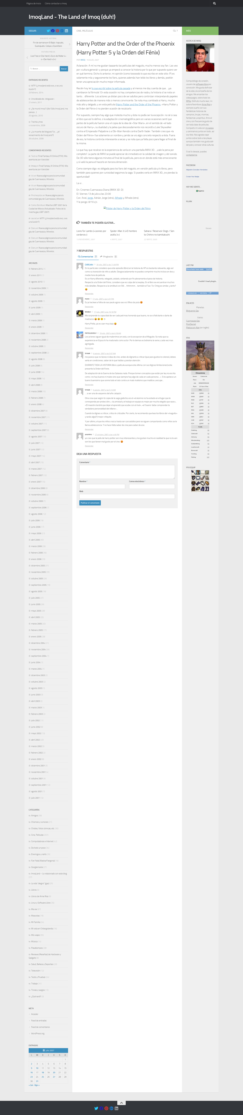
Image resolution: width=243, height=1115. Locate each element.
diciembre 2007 (38, 411)
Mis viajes (35, 935)
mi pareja (209, 128)
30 (208, 450)
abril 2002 (35, 740)
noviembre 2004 (38, 649)
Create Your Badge (192, 176)
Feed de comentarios (40, 1027)
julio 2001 (35, 798)
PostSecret (191, 324)
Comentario (84, 462)
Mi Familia (35, 922)
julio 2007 (35, 443)
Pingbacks (109, 256)
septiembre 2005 (38, 585)
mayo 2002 (36, 733)
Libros (34, 890)
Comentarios (88, 256)
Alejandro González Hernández (197, 170)
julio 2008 (35, 365)
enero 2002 (36, 759)
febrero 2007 (37, 475)
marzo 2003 (36, 707)
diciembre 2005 (38, 565)
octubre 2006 (37, 501)
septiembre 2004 (38, 656)
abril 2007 (35, 462)
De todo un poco (38, 848)
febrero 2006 (37, 552)
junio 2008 (35, 372)
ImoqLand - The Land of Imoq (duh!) (72, 16)
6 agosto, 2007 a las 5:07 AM (104, 353)
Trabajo (34, 983)
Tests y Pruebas (38, 977)
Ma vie (34, 909)
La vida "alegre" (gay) (40, 883)
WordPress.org (37, 1033)
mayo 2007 (36, 456)
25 (43, 1077)
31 (37, 1081)
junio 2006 (35, 527)
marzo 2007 (36, 469)
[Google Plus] (62, 30)
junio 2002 (35, 727)
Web (81, 491)
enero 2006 (36, 559)
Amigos (34, 815)
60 (208, 430)
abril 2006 (35, 540)
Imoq (83, 60)
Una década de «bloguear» (42, 99)
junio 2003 (35, 694)
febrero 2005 (37, 630)
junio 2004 (35, 662)
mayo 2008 (36, 378)
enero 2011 (36, 275)
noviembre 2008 (38, 340)
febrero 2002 (37, 752)
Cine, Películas (84, 30)
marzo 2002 (36, 746)
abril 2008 (35, 385)
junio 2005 (35, 604)
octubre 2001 (37, 778)
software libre (202, 84)
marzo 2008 (36, 391)
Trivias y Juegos (38, 990)
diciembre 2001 (38, 765)
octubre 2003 (37, 682)
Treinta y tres (37, 122)
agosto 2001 (36, 791)
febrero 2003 (37, 714)
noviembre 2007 (38, 417)
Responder (89, 294)
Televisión (35, 970)
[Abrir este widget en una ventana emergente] (210, 293)
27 (54, 1077)
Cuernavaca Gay (193, 321)
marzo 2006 (36, 546)
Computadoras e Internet (42, 841)
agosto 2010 (36, 282)
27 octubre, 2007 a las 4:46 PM (107, 435)
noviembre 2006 (38, 494)
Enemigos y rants (38, 854)
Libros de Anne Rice (39, 896)
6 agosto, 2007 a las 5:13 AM (104, 390)
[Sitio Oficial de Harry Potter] (127, 208)
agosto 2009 (36, 301)
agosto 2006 (36, 514)
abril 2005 (35, 617)
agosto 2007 (36, 436)
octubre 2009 (37, 294)
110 (208, 440)
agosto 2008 (36, 359)
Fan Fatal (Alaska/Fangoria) (43, 860)
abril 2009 (35, 314)
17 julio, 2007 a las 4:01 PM (103, 299)
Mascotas (35, 915)
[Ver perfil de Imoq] (203, 293)
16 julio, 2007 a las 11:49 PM (107, 265)
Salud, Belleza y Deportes (42, 964)
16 (31, 1072)
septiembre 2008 (38, 352)
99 (200, 393)
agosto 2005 (36, 591)
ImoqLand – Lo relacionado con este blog (49, 873)
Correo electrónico (137, 481)
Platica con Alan (193, 327)
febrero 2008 (37, 398)
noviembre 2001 (38, 772)
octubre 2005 (37, 578)
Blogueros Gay (192, 311)
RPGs (188, 101)
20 (54, 1072)
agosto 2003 (36, 688)
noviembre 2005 (38, 572)
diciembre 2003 (38, 675)
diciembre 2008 (38, 333)
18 (43, 1072)
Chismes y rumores (39, 822)
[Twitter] (48, 30)
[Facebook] (53, 30)
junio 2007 (35, 449)
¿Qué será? (36, 996)
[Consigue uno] (192, 293)
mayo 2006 (36, 533)
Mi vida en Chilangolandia (42, 928)
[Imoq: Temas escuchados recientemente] (199, 269)
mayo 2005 (36, 611)
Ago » (37, 1085)
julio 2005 (35, 598)
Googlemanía (37, 867)
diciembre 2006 (38, 488)
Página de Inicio (33, 3)
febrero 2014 (37, 269)
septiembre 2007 (38, 430)
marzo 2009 (36, 320)
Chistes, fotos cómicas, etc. (43, 828)
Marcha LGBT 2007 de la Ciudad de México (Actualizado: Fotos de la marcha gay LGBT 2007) (48, 208)
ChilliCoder (89, 264)
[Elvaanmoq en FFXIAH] (200, 369)
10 (37, 1068)
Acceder (34, 1014)
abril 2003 (35, 701)
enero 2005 (36, 636)
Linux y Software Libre (40, 903)
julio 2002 (35, 720)
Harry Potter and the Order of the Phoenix (138, 104)
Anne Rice (206, 104)
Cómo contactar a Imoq (56, 3)
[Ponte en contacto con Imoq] (200, 71)
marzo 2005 (36, 623)
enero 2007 (36, 482)
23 (31, 1077)
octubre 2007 (37, 423)
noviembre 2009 (38, 288)
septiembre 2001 (38, 785)
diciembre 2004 (38, 643)
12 (208, 447)
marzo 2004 (36, 669)
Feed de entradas (39, 1020)
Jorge (90, 197)
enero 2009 (36, 327)
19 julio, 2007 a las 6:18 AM (110, 333)
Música (34, 941)
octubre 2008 (37, 346)
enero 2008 (36, 404)
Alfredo (118, 197)
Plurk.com (208, 228)
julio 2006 (35, 520)
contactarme (191, 155)
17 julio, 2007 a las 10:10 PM (105, 312)
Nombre (83, 481)
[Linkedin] (66, 30)
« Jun (31, 1085)
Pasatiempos (37, 948)
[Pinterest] (57, 30)
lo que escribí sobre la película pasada (111, 88)
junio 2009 (35, 307)
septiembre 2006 (38, 507)
